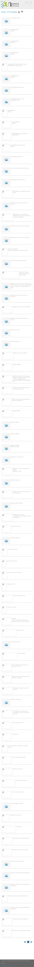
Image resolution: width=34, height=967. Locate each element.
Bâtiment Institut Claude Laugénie (21, 376)
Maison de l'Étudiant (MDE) (19, 757)
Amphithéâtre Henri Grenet (17, 98)
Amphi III (12, 146)
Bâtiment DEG (22, 274)
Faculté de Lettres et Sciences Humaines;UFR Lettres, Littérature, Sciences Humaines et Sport (21, 286)
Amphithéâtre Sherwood (17, 156)
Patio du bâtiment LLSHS (17, 803)
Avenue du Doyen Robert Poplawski (20, 168)
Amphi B (13, 42)
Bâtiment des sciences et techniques (22, 306)
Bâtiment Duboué (15, 341)
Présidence (19, 826)
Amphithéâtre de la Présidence (15, 65)
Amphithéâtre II (16, 122)
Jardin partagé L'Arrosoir (18, 722)
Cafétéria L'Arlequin (15, 537)
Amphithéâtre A (15, 29)
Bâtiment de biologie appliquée (18, 260)
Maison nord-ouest (17, 768)
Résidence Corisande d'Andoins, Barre (21, 930)
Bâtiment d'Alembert (13, 249)
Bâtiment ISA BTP (15, 446)
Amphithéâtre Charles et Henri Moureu (17, 64)
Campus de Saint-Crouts (19, 595)
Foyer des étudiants (15, 641)
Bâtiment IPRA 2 (15, 422)
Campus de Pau (11, 584)
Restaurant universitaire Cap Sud (21, 838)
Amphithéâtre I (11, 110)
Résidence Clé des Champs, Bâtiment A (20, 872)
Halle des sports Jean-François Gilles (21, 676)
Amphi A (13, 30)
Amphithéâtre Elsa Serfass (17, 87)
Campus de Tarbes (11, 607)
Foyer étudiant (21, 653)
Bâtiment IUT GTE (17, 471)
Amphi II (14, 123)
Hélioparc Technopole (16, 699)
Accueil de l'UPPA (5, 965)
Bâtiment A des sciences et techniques (20, 225)
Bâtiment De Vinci (15, 329)
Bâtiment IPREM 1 (15, 433)
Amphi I (9, 111)
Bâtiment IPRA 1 (16, 410)
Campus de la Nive (12, 549)
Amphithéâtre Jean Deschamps (19, 133)
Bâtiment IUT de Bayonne (17, 457)
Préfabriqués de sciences (16, 815)
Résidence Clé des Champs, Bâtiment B (17, 895)
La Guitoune (15, 734)
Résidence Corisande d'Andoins (21, 919)
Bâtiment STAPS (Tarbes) (17, 503)
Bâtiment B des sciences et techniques (20, 237)
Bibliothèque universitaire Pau (20, 214)
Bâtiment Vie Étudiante (19, 514)
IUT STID (15, 713)
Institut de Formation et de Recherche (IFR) (17, 250)
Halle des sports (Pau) (17, 677)
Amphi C (13, 54)
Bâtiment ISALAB (15, 445)
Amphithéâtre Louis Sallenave (17, 145)
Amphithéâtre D (15, 75)
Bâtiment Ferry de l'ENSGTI (20, 353)
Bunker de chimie (16, 526)
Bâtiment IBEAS (17, 364)
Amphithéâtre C (15, 52)
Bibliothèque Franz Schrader (18, 179)
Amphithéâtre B (15, 41)
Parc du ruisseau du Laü (18, 791)
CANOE (14, 618)
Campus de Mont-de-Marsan (15, 572)
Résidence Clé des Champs (17, 861)
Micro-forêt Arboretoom (22, 780)
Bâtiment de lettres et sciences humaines (21, 283)
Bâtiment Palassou (15, 480)
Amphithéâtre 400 (15, 18)
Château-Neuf (20, 630)
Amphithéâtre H (15, 134)
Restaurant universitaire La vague (20, 849)
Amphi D (13, 77)
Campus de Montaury (11, 560)
